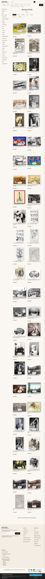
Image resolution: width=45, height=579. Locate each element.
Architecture (4, 24)
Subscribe (17, 533)
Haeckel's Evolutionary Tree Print (17, 261)
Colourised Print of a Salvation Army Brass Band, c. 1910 (33, 509)
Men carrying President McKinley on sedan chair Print (19, 224)
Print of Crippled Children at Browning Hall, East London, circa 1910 (19, 337)
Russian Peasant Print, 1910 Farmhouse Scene (33, 490)
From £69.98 (15, 36)
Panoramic (31, 14)
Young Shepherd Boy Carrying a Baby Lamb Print (19, 128)
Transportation (4, 63)
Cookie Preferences (37, 545)
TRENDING (3, 11)
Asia (3, 28)
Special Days (4, 59)
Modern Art (4, 38)
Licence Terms (36, 539)
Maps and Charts (5, 36)
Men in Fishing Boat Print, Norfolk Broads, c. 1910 (19, 166)
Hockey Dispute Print (30, 90)
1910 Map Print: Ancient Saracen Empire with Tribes (33, 413)
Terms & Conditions (37, 537)
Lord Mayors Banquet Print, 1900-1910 (18, 317)
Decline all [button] (35, 577)
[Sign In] (42, 2)
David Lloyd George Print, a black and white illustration (33, 471)
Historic (3, 32)
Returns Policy (36, 533)
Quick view (19, 50)
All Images (17, 6)
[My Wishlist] (38, 2)
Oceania (3, 42)
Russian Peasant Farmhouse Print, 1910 (18, 489)
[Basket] (40, 2)
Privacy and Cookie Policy (17, 576)
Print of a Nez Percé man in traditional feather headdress (32, 128)
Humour (3, 34)
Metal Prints (36, 541)
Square (27, 14)
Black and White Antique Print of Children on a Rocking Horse (34, 53)
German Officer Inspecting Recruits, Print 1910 (34, 261)
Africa (3, 20)
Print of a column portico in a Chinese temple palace (33, 432)
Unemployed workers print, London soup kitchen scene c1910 (33, 318)
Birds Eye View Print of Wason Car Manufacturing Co (32, 185)
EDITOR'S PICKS (4, 9)
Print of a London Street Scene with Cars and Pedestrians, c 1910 (19, 299)
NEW (2, 13)
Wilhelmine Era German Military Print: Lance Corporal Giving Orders (19, 471)
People (3, 44)
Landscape (23, 14)
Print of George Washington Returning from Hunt (33, 147)
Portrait (19, 14)
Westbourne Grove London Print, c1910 (33, 298)
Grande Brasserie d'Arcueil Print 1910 (18, 146)
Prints (3, 50)
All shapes (14, 14)
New (24, 535)
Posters (3, 48)
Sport (3, 61)
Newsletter (36, 543)
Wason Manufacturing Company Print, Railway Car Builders (19, 185)
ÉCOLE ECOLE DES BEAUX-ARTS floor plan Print (19, 509)
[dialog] (22, 576)
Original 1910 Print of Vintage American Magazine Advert (18, 53)
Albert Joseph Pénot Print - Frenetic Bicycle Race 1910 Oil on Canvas (19, 34)
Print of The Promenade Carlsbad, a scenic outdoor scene (33, 205)
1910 (20, 6)
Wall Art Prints (12, 6)
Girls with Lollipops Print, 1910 (17, 375)
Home (15, 6)
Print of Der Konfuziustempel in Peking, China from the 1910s (19, 451)
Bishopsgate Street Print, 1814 (17, 412)
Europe (3, 30)
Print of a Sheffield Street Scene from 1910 (33, 33)
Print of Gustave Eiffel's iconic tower (18, 204)
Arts (3, 26)
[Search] (34, 2)
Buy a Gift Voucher (26, 541)
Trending (24, 533)
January (23, 6)
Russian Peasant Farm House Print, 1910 (33, 375)
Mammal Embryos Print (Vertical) (32, 223)
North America (4, 40)
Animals (3, 22)
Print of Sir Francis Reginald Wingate (18, 431)
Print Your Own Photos (27, 539)
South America (4, 57)
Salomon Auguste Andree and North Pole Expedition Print (19, 356)
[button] (15, 577)
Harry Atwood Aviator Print (17, 90)
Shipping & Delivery (37, 535)
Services (3, 55)
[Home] (6, 2)
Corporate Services (26, 537)
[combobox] (22, 2)
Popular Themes (5, 46)
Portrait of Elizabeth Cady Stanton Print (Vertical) (33, 356)
